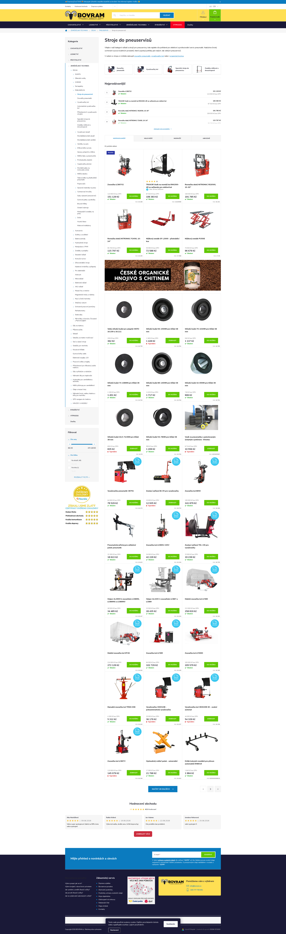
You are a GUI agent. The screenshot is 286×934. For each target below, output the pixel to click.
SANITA (78, 74)
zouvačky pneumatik (142, 56)
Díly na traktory (78, 326)
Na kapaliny (79, 86)
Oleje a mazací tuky (79, 389)
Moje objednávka (104, 896)
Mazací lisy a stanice (82, 291)
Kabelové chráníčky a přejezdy (85, 267)
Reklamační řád (104, 903)
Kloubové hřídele (78, 350)
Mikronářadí (79, 279)
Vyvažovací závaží (83, 132)
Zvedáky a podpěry (81, 251)
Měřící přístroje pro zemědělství (84, 385)
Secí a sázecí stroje (79, 342)
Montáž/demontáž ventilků (86, 140)
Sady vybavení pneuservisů (86, 196)
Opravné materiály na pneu (86, 188)
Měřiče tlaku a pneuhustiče (86, 156)
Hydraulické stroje (81, 243)
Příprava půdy (77, 330)
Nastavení (114, 930)
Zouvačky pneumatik (84, 98)
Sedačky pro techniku (80, 346)
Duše (79, 218)
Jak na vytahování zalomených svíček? (78, 896)
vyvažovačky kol (157, 56)
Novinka (75, 468)
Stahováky (78, 315)
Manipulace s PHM (81, 247)
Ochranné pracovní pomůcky (85, 307)
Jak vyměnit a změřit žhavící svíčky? (77, 890)
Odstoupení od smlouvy (107, 899)
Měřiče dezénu (82, 174)
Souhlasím (170, 924)
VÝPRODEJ (74, 416)
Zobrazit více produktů (162, 129)
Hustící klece (81, 222)
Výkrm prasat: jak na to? (73, 883)
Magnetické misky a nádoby (84, 295)
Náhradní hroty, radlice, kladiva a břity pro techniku (84, 394)
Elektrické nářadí (80, 283)
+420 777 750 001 (196, 890)
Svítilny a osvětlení (81, 235)
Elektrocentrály (80, 239)
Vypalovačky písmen (84, 164)
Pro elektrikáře (80, 271)
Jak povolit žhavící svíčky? (74, 893)
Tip (73, 471)
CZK (214, 6)
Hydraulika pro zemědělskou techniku (83, 381)
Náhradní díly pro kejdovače (82, 376)
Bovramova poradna (106, 887)
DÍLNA (75, 70)
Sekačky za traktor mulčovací (83, 338)
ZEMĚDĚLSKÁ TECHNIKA (80, 66)
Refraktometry (80, 311)
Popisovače (81, 184)
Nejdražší (177, 138)
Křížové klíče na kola (84, 148)
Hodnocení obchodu (81, 6)
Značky (73, 421)
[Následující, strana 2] (210, 789)
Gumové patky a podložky (86, 200)
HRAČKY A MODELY (80, 403)
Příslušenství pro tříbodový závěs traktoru (84, 367)
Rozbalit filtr (81, 477)
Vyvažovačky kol (83, 102)
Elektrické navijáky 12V (81, 358)
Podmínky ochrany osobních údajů (111, 893)
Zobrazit (172, 340)
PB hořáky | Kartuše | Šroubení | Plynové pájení (86, 320)
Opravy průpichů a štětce (86, 152)
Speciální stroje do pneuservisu (83, 120)
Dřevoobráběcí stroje (82, 263)
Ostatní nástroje (82, 208)
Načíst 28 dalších (161, 789)
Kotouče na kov (80, 259)
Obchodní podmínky (106, 890)
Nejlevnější (148, 138)
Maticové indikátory (84, 225)
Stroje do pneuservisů (85, 94)
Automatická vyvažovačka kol (86, 107)
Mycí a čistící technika (82, 299)
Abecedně (206, 138)
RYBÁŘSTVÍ (74, 410)
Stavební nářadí (80, 255)
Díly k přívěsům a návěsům (82, 372)
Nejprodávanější (119, 138)
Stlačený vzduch (80, 303)
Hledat (166, 15)
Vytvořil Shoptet (190, 929)
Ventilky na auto (82, 144)
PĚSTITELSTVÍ (75, 60)
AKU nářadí (79, 287)
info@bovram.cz (195, 886)
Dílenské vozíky (80, 78)
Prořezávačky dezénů (84, 160)
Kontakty (68, 6)
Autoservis (79, 231)
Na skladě (76, 460)
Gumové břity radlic (79, 354)
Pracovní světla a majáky (81, 362)
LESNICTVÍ (74, 54)
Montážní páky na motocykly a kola (83, 169)
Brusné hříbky (82, 204)
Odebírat (208, 855)
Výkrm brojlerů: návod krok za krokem (78, 887)
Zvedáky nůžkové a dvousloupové (83, 126)
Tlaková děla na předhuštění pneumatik (87, 179)
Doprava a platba (97, 6)
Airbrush (78, 275)
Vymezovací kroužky (84, 192)
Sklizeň (75, 334)
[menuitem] (75, 24)
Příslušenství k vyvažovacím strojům (87, 113)
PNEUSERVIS (80, 90)
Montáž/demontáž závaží (86, 136)
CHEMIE (78, 82)
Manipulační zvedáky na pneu (85, 213)
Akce (74, 464)
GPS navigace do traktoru (82, 399)
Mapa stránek (103, 906)
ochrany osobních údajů (166, 860)
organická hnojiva (177, 56)
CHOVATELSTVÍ (76, 48)
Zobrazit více (143, 834)
